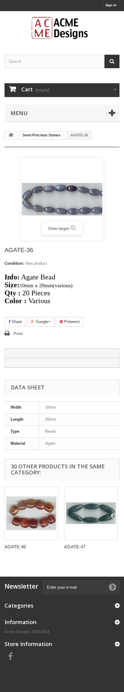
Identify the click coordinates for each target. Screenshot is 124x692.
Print (18, 333)
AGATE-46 (15, 546)
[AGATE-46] (31, 513)
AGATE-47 (74, 546)
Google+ (43, 321)
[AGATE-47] (91, 513)
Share (16, 321)
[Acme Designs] (62, 28)
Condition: (14, 263)
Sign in (110, 5)
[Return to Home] (11, 135)
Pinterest (71, 321)
